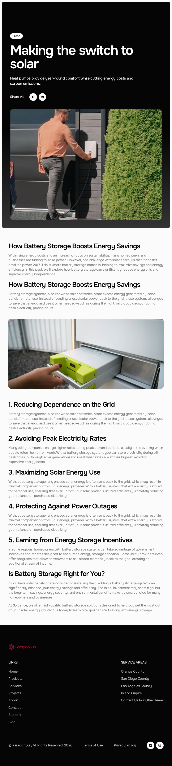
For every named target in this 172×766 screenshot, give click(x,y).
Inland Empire (131, 693)
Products (15, 678)
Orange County (133, 671)
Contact (14, 707)
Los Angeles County (136, 686)
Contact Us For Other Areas (142, 700)
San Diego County (135, 678)
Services (15, 686)
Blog (11, 722)
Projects (14, 693)
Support (14, 715)
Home (12, 671)
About (13, 700)
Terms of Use (93, 745)
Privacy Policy (125, 745)
